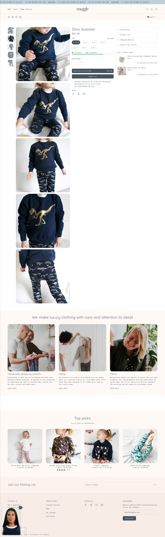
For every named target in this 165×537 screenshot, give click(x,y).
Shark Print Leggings (140, 465)
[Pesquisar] (147, 9)
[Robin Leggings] (101, 446)
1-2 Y (85, 42)
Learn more (12, 388)
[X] (12, 17)
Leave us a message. (16, 507)
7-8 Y (93, 48)
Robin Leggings (101, 465)
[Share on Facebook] (73, 94)
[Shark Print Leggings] (140, 446)
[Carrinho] (151, 9)
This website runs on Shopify (39, 534)
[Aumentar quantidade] (82, 62)
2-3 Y (94, 42)
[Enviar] (155, 484)
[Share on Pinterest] (84, 94)
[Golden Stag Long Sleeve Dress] (63, 446)
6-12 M (76, 42)
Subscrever (129, 518)
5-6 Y (84, 48)
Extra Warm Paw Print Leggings (25, 465)
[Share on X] (78, 94)
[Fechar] (20, 507)
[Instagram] (16, 17)
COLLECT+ (18, 2)
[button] (11, 521)
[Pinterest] (20, 17)
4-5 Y (75, 48)
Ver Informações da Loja (84, 86)
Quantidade (76, 59)
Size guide (110, 38)
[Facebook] (9, 17)
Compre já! (93, 76)
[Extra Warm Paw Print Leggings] (25, 446)
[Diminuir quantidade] (74, 62)
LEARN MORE (51, 2)
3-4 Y (103, 42)
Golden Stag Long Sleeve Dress (63, 465)
